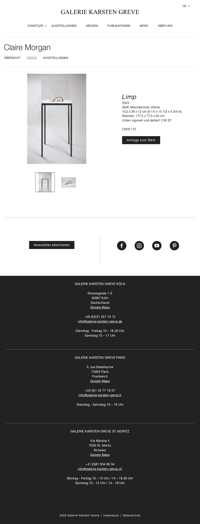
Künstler (35, 26)
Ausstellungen (64, 26)
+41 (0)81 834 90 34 (100, 464)
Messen (92, 26)
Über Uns (165, 26)
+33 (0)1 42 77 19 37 (100, 391)
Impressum (111, 515)
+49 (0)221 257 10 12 (100, 317)
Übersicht (12, 58)
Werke (32, 58)
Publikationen (118, 26)
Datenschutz (132, 515)
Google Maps (100, 307)
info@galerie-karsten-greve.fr (100, 395)
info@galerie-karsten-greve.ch (100, 469)
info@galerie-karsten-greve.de (100, 322)
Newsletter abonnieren (52, 245)
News (144, 26)
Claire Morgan (27, 48)
